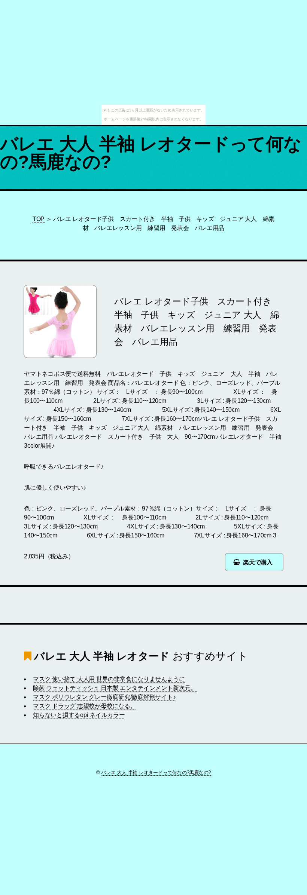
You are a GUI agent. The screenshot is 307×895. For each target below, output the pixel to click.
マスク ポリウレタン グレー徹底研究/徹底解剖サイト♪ (104, 697)
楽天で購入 (258, 562)
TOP (39, 219)
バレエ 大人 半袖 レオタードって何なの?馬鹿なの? (151, 153)
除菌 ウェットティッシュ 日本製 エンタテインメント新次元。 (115, 688)
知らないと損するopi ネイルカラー (79, 715)
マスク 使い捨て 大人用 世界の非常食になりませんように (109, 679)
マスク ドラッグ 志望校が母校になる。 (84, 706)
